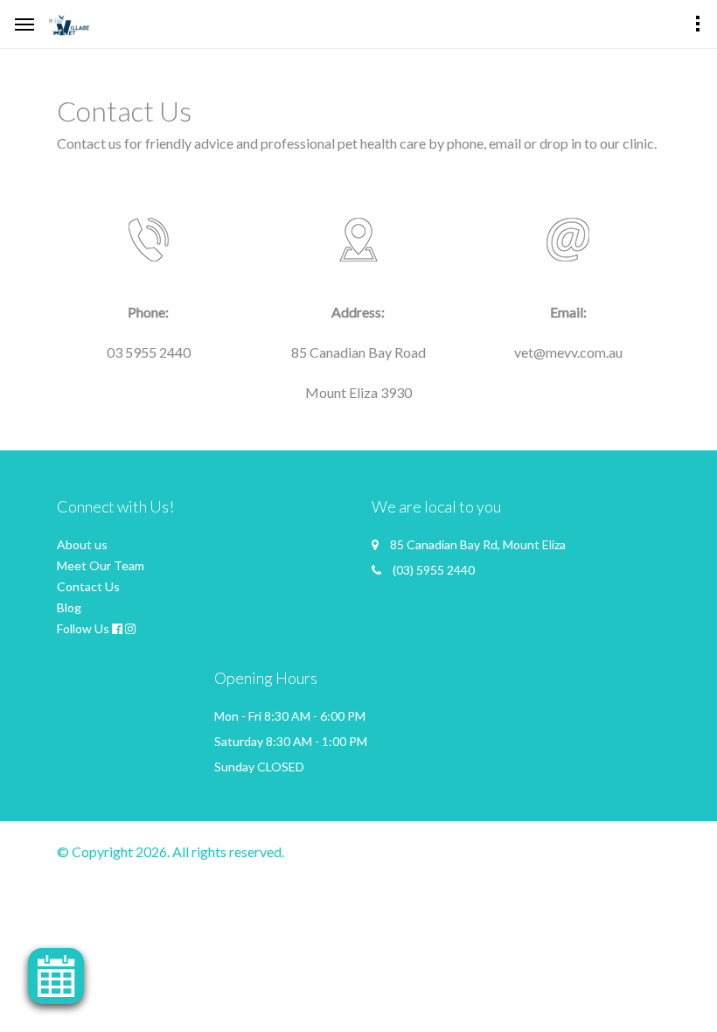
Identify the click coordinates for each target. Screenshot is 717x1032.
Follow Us (83, 628)
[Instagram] (130, 628)
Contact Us (88, 586)
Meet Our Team (100, 565)
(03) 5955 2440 (434, 569)
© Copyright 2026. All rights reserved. (170, 851)
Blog (69, 607)
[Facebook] (117, 628)
